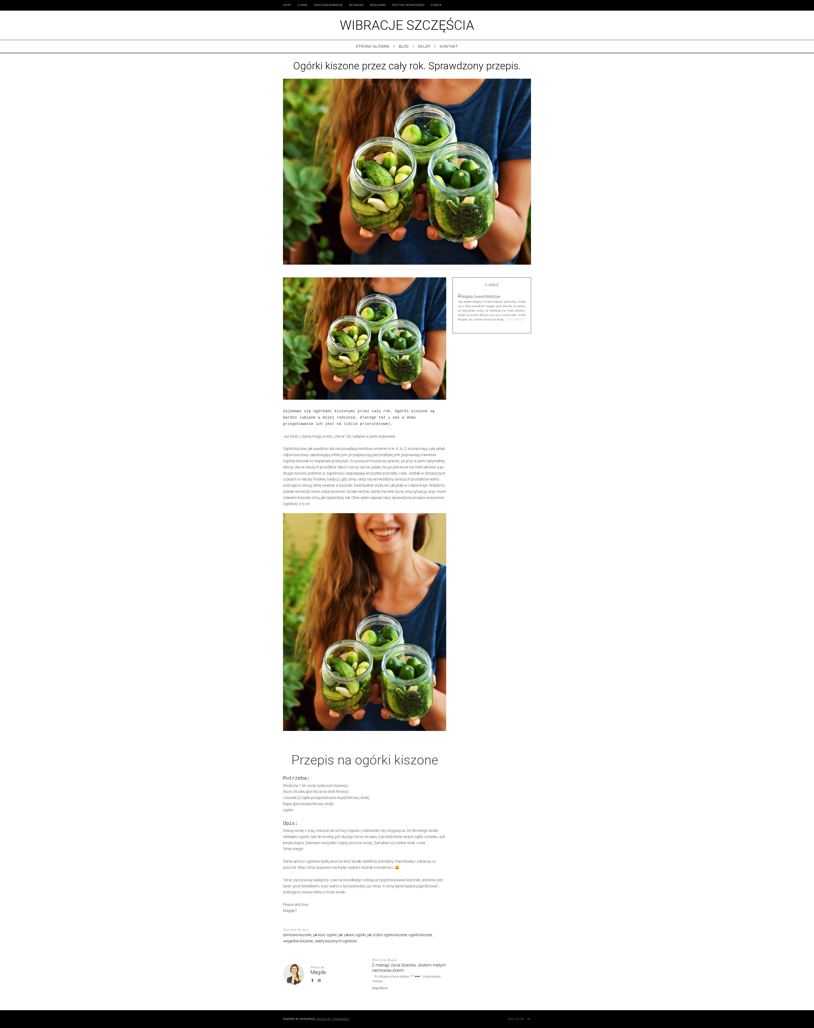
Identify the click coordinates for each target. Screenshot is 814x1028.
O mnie (303, 5)
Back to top (516, 1019)
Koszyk (436, 5)
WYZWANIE (356, 5)
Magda (318, 972)
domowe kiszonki (297, 935)
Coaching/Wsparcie (328, 5)
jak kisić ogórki (325, 935)
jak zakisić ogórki (352, 935)
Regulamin (378, 5)
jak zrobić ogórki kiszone (387, 935)
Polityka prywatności (408, 5)
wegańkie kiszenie (298, 941)
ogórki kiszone (420, 935)
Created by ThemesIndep (332, 1019)
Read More (380, 988)
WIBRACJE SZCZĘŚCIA (407, 25)
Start (287, 5)
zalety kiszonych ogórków (336, 941)
